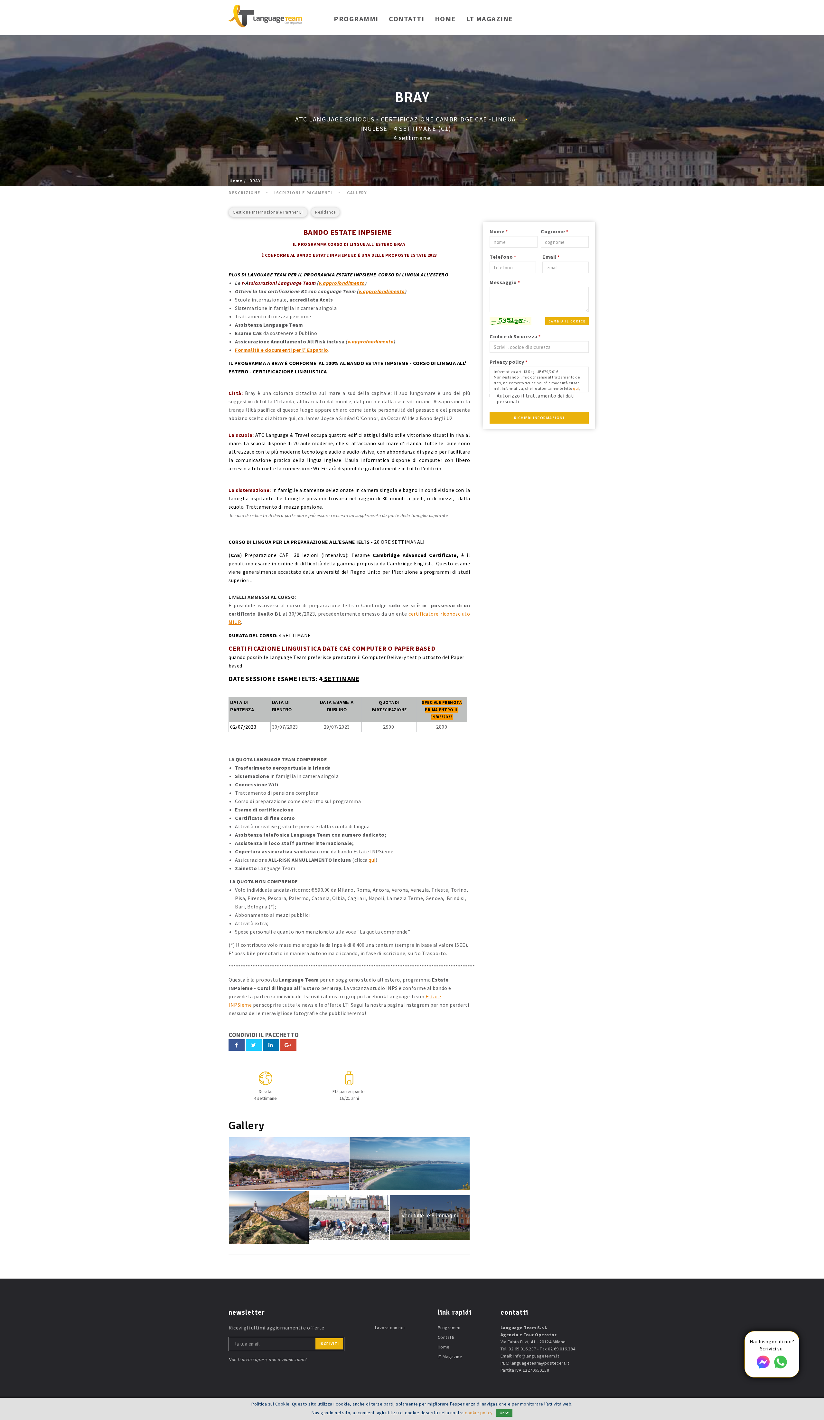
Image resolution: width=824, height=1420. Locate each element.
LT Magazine (489, 18)
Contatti (406, 18)
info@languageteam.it (536, 1356)
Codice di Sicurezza (515, 336)
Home (445, 18)
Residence (325, 212)
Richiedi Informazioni (539, 417)
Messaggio (505, 282)
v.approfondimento (342, 283)
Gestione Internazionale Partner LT (268, 212)
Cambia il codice (566, 321)
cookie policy (479, 1412)
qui (372, 860)
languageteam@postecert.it (539, 1363)
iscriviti (329, 1343)
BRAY (255, 180)
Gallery (357, 193)
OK (502, 1412)
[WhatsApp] (780, 1366)
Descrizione (244, 193)
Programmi (356, 18)
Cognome (554, 231)
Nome (499, 231)
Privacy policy (508, 362)
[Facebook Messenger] (763, 1366)
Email (551, 257)
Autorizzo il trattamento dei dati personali (536, 398)
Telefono (503, 257)
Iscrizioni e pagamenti (303, 193)
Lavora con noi (390, 1327)
